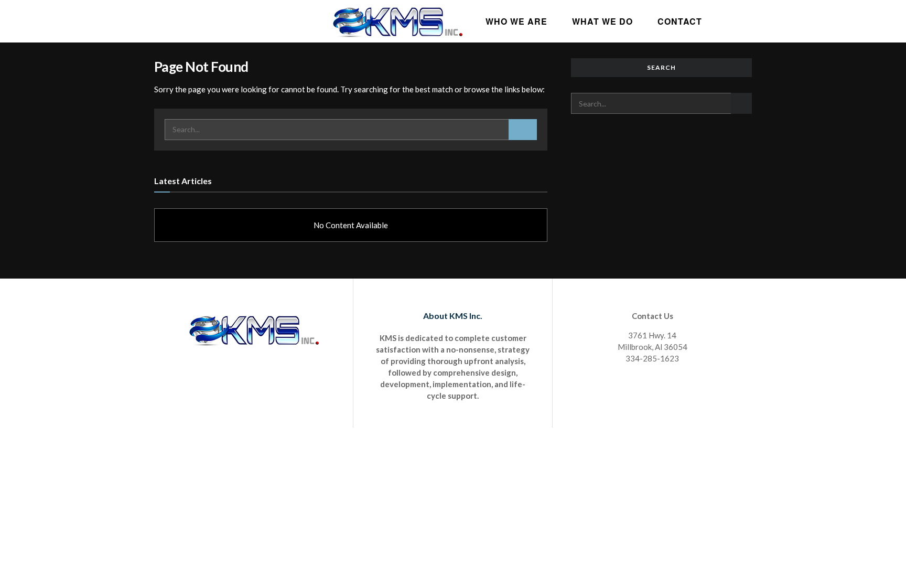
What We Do (602, 21)
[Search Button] (523, 129)
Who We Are (516, 21)
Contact (679, 21)
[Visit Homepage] (397, 21)
